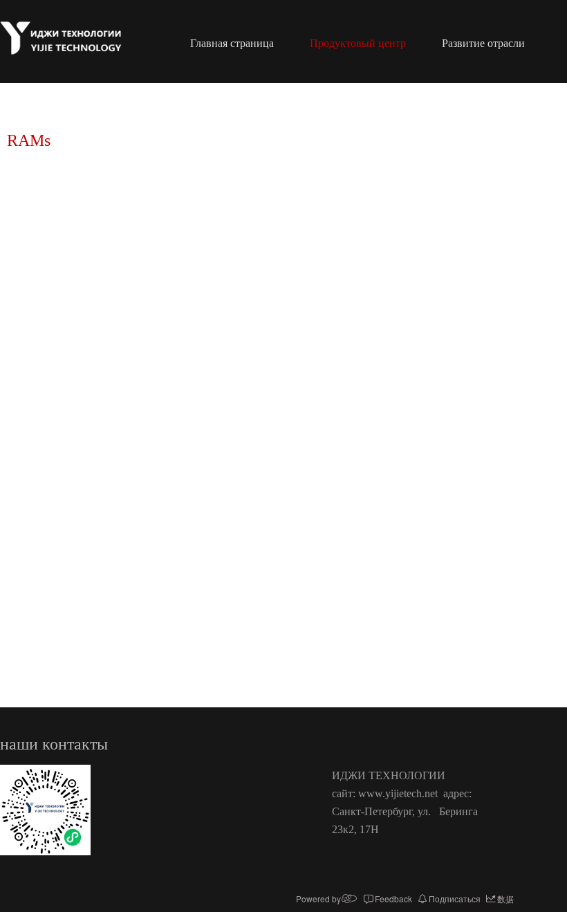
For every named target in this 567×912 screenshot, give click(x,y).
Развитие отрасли (483, 43)
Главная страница (232, 43)
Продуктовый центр (358, 43)
